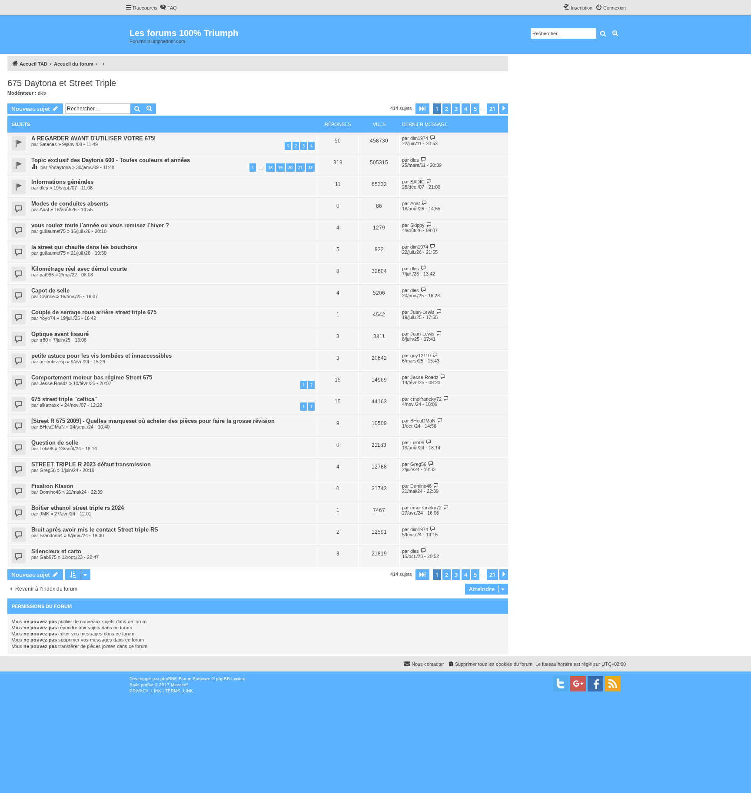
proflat (147, 684)
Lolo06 (46, 448)
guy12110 (420, 355)
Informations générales (62, 182)
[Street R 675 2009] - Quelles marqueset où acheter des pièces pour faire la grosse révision (153, 421)
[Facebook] (595, 683)
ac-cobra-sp (53, 361)
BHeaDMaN (52, 426)
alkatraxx (49, 405)
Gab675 (48, 557)
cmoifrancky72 (426, 399)
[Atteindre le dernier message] (432, 138)
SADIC (417, 181)
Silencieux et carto (56, 551)
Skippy (417, 225)
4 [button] (465, 109)
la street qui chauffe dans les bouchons (84, 247)
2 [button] (446, 109)
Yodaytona (60, 167)
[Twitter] (560, 683)
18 (270, 167)
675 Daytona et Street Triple (61, 83)
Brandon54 (51, 535)
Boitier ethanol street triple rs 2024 (77, 508)
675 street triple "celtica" (64, 399)
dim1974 (419, 138)
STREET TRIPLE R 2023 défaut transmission (91, 464)
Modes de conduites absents (69, 203)
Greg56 (48, 470)
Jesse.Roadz (54, 383)
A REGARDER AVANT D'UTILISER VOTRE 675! (93, 138)
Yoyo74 (47, 318)
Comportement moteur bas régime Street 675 (91, 377)
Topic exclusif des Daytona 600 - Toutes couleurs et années (110, 160)
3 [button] (456, 109)
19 (280, 167)
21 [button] (492, 109)
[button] (422, 108)
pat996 (47, 274)
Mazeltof (179, 684)
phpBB (167, 678)
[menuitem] (168, 8)
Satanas (48, 144)
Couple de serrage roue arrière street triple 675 (93, 312)
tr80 (44, 339)
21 (300, 167)
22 (310, 167)
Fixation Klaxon (52, 486)
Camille (47, 296)
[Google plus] (578, 683)
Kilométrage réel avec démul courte (79, 269)
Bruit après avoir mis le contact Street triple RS (94, 529)
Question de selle (54, 442)
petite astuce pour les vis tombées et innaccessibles (101, 355)
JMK (44, 513)
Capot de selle (50, 290)
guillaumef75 (53, 231)
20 (290, 167)
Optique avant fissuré (60, 334)
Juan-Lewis (422, 312)
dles (42, 93)
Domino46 (50, 492)
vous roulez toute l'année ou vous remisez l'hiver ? (100, 225)
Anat (44, 209)
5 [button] (475, 109)
